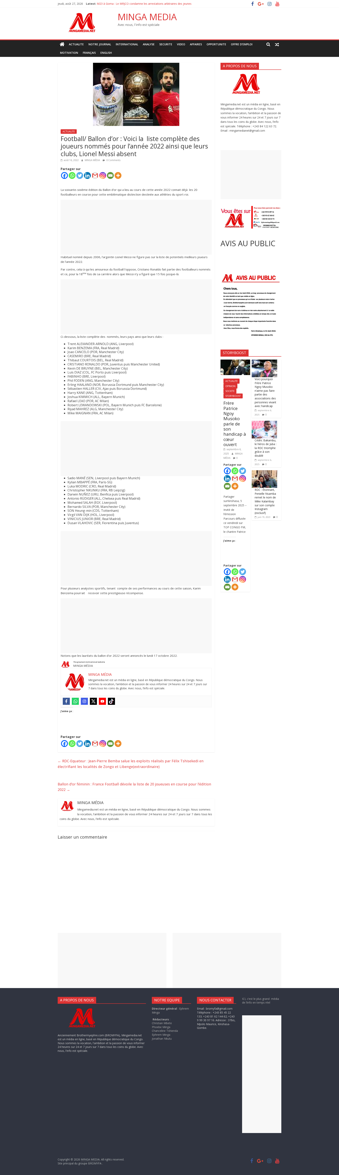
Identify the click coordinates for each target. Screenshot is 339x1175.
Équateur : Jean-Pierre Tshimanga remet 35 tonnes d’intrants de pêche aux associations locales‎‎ (157, 3)
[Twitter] (79, 175)
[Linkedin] (87, 175)
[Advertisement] (136, 227)
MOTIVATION (69, 53)
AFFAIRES (196, 44)
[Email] (110, 175)
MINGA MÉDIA (93, 160)
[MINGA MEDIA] (62, 44)
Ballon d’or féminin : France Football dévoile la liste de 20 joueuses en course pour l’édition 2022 (134, 787)
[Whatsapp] (72, 175)
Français (89, 53)
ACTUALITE (76, 44)
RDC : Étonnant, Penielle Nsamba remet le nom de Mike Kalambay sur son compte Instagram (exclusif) (265, 501)
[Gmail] (95, 175)
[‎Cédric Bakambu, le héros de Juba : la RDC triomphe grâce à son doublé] (264, 423)
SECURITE (165, 44)
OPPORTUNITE (216, 44)
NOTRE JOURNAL (99, 44)
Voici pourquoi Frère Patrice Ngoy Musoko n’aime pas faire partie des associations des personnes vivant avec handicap (265, 392)
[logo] (86, 1008)
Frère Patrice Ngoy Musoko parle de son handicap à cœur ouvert (234, 423)
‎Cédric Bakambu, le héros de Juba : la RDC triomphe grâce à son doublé (265, 447)
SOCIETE (229, 391)
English (106, 53)
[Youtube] (102, 701)
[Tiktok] (111, 701)
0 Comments (113, 160)
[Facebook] (64, 175)
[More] (118, 175)
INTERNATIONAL (127, 44)
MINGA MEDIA (147, 17)
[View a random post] (277, 44)
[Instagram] (102, 175)
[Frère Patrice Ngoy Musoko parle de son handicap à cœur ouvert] (235, 361)
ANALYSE (149, 44)
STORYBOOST (233, 396)
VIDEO (181, 44)
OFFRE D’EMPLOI (241, 44)
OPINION (230, 386)
